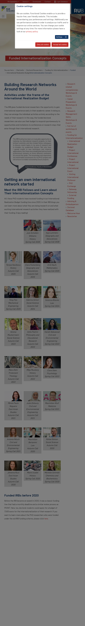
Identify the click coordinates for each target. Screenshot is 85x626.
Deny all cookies (43, 44)
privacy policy (32, 31)
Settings (59, 37)
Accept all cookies (60, 44)
